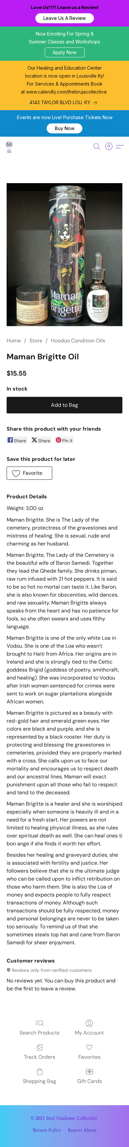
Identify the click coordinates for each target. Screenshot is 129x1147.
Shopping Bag (39, 1081)
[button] (64, 18)
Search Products (40, 1032)
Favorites (89, 1056)
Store (35, 340)
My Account (89, 1032)
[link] (64, 103)
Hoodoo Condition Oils (78, 340)
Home (14, 340)
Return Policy (47, 1130)
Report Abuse (82, 1130)
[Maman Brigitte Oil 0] (64, 254)
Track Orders (39, 1056)
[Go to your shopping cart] (110, 146)
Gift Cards (89, 1081)
